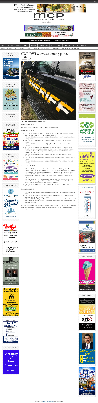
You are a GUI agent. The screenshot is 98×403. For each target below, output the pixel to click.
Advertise (75, 45)
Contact (59, 45)
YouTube (33, 45)
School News (45, 48)
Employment (66, 48)
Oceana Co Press (43, 45)
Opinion (36, 48)
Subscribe (83, 45)
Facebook (10, 45)
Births (3, 48)
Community (76, 48)
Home (3, 45)
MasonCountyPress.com (48, 401)
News (52, 45)
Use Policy (67, 45)
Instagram (18, 45)
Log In (94, 1)
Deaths (9, 48)
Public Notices (55, 48)
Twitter (26, 45)
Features (29, 48)
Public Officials (19, 48)
